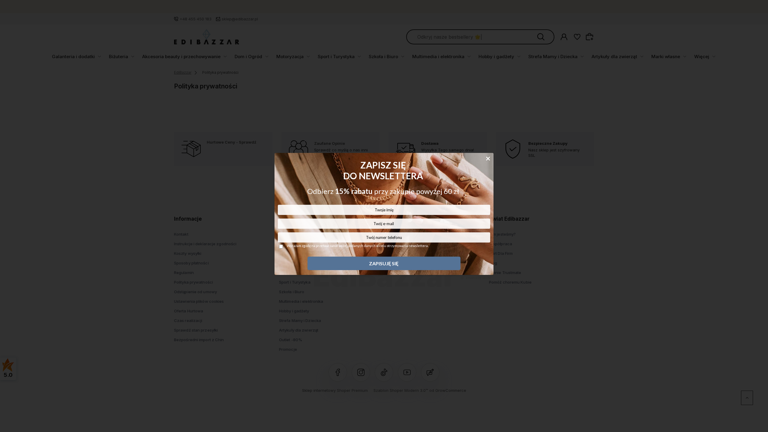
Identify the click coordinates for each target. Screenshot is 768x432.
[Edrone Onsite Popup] (384, 216)
